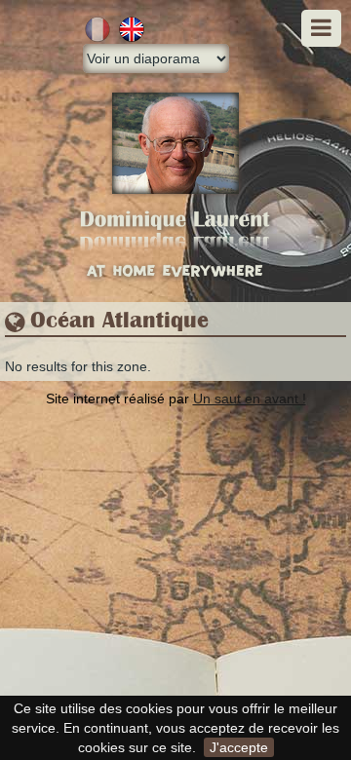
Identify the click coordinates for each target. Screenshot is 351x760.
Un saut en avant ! (249, 398)
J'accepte (239, 747)
